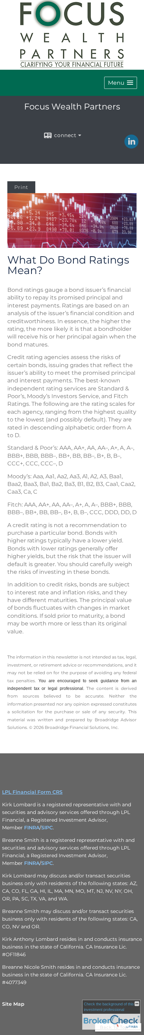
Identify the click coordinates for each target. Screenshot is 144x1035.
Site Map (13, 1004)
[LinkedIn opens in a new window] (131, 146)
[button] (120, 83)
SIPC (47, 827)
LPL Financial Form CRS (32, 792)
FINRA (31, 827)
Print (21, 187)
